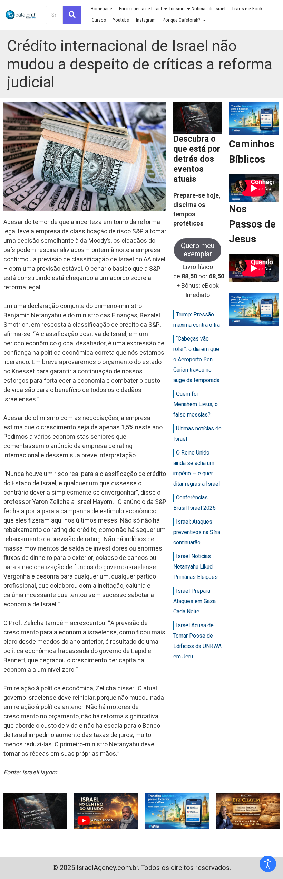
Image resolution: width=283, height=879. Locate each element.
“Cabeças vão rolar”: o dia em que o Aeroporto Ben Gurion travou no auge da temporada (196, 359)
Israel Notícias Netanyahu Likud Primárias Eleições (195, 566)
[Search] (72, 15)
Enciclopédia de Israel (140, 8)
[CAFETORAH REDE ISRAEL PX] (21, 15)
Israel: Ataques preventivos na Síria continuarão (196, 532)
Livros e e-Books (248, 8)
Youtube (121, 20)
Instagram (146, 20)
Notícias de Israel (208, 8)
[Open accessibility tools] (268, 864)
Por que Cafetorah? (182, 20)
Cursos (99, 20)
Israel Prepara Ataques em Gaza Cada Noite (194, 601)
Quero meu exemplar (197, 250)
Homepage (101, 8)
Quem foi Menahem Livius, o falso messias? (195, 404)
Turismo (177, 8)
